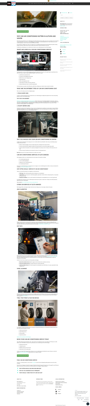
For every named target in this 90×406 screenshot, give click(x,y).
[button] (38, 368)
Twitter (63, 51)
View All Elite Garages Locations (26, 166)
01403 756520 (62, 25)
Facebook (64, 49)
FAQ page (33, 362)
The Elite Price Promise (53, 0)
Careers (61, 40)
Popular (62, 17)
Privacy (68, 44)
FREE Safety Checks (64, 12)
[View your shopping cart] (72, 3)
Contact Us (62, 36)
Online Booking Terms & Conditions (61, 382)
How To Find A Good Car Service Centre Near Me (30, 182)
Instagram (64, 53)
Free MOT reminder (63, 39)
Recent (67, 17)
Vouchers (71, 12)
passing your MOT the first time (52, 256)
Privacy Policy (58, 383)
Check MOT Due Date (63, 38)
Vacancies (18, 393)
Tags (71, 17)
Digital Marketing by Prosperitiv (61, 405)
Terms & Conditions (63, 44)
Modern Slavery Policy (59, 384)
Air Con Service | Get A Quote (22, 31)
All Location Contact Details (21, 385)
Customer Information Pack (64, 37)
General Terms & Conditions (60, 381)
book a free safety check (24, 352)
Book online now (25, 295)
